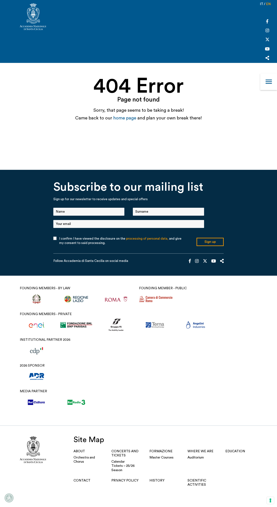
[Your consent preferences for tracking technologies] (270, 500)
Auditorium (195, 457)
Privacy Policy (124, 480)
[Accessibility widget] (9, 497)
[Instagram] (267, 30)
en (268, 4)
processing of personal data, (147, 238)
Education (235, 451)
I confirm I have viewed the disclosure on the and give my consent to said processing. (120, 240)
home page (125, 118)
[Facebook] (267, 22)
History (157, 480)
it (261, 4)
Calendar (118, 461)
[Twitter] (267, 40)
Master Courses (161, 457)
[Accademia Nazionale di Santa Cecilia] (33, 17)
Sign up (210, 241)
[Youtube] (267, 49)
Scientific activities (196, 482)
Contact (81, 480)
